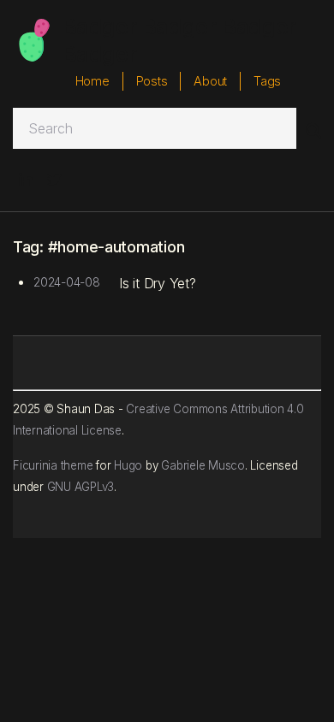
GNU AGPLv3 (81, 487)
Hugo (128, 465)
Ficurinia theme (52, 465)
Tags (267, 81)
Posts (152, 81)
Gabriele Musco (203, 465)
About (210, 81)
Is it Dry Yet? (157, 283)
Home (92, 81)
